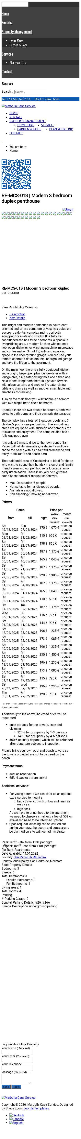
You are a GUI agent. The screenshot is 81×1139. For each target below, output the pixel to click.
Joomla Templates (36, 1108)
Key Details (17, 318)
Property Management (17, 31)
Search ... (8, 91)
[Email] (68, 210)
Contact (7, 71)
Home (5, 13)
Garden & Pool (18, 45)
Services (7, 54)
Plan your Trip (17, 62)
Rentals (7, 22)
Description (17, 314)
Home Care (16, 40)
